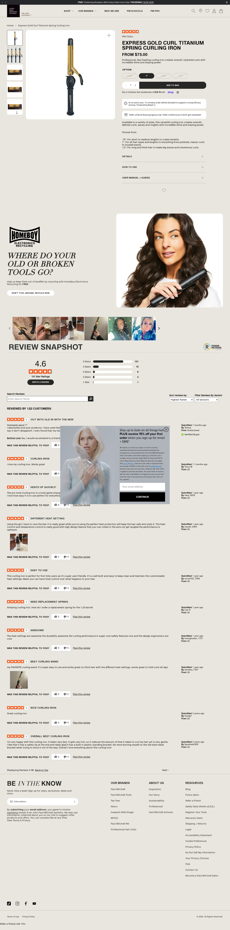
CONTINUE (142, 497)
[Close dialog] (166, 429)
